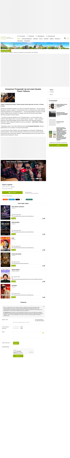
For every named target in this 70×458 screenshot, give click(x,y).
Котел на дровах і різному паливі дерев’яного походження (61, 105)
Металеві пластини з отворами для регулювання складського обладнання (62, 113)
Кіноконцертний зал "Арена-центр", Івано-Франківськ (23, 216)
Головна (22, 36)
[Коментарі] (44, 218)
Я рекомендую (13, 192)
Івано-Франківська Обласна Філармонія (20, 263)
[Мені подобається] (43, 218)
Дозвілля (51, 36)
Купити (13, 218)
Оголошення (27, 40)
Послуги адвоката (60, 121)
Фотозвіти (46, 38)
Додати (58, 145)
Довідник (41, 36)
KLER (13, 238)
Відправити (18, 355)
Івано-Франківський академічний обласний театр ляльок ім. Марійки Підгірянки (27, 279)
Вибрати (16, 343)
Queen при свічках (16, 254)
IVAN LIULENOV (15, 222)
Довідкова (35, 38)
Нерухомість (20, 40)
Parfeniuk (14, 285)
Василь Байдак (16, 269)
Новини (31, 36)
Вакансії (51, 38)
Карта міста (57, 38)
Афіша (18, 38)
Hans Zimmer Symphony (18, 206)
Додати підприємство (27, 38)
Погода (40, 38)
